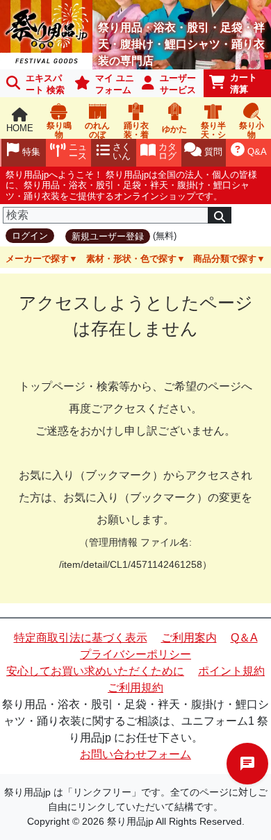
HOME (19, 128)
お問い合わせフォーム (135, 754)
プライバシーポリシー (135, 654)
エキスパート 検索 (45, 84)
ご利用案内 (189, 638)
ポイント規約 (231, 671)
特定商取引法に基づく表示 (80, 638)
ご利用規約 (135, 688)
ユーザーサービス (178, 84)
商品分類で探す (224, 258)
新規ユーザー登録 (108, 236)
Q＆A (244, 638)
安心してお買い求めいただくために (95, 671)
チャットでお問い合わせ (247, 763)
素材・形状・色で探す (131, 258)
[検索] (219, 215)
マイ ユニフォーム (114, 84)
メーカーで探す (37, 258)
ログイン (30, 235)
